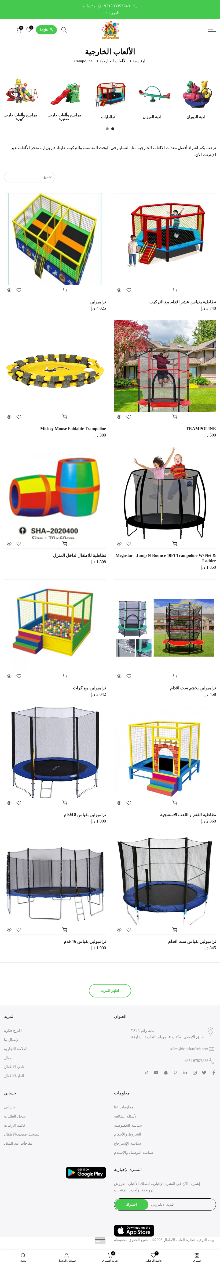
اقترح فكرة (13, 1031)
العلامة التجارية (15, 1049)
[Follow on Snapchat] (166, 1072)
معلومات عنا (123, 1107)
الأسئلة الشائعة (126, 1116)
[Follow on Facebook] (214, 1072)
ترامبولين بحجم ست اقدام (193, 688)
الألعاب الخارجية (113, 61)
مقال (8, 1058)
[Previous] (13, 93)
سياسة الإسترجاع (127, 1143)
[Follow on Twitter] (204, 1072)
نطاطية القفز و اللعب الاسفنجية (188, 814)
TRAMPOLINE (201, 428)
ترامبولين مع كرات (89, 688)
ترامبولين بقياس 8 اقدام (85, 814)
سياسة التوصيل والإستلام (133, 1153)
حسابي (9, 1107)
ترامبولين (97, 302)
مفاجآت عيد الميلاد (18, 1143)
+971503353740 (118, 6)
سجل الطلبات (15, 1116)
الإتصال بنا (12, 1040)
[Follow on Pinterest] (175, 1072)
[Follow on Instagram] (195, 1072)
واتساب (89, 6)
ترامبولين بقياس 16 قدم (85, 941)
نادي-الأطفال (14, 1067)
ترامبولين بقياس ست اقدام (192, 941)
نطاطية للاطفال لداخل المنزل (79, 555)
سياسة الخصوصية (128, 1125)
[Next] (206, 93)
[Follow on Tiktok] (147, 1072)
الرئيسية (139, 61)
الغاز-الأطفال (14, 1076)
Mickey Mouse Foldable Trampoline (73, 428)
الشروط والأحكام (127, 1134)
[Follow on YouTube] (156, 1072)
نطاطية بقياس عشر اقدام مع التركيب (182, 302)
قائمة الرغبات (14, 1125)
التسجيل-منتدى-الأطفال (22, 1134)
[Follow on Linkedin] (185, 1072)
